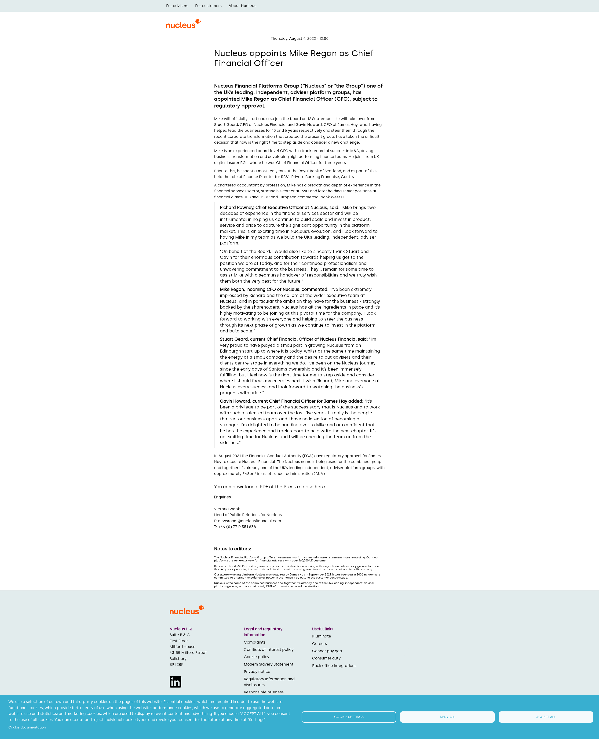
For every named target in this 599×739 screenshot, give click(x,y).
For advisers (177, 6)
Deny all (447, 717)
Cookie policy (256, 657)
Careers (319, 643)
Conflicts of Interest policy (269, 649)
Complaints (255, 642)
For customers (208, 6)
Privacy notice (257, 671)
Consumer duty (326, 658)
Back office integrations (334, 665)
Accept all (545, 717)
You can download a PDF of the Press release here (269, 486)
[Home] (183, 26)
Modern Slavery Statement (268, 664)
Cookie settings (349, 717)
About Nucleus (242, 6)
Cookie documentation (27, 727)
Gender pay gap (327, 651)
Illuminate (321, 636)
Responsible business (264, 692)
